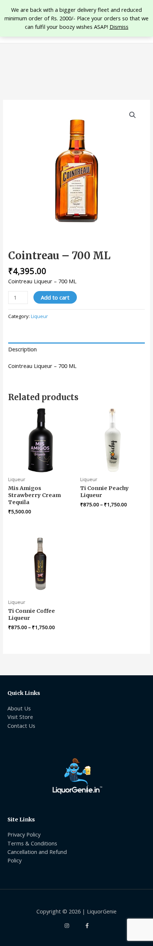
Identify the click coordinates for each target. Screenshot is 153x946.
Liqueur (39, 316)
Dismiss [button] (119, 26)
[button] (132, 115)
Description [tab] (22, 349)
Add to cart (55, 297)
